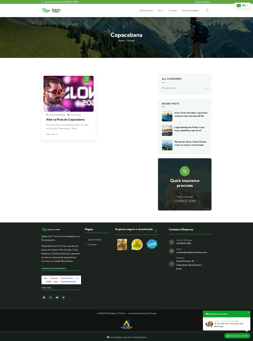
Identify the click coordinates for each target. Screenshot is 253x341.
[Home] (52, 10)
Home (121, 40)
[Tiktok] (63, 297)
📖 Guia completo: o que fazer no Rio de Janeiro (126, 337)
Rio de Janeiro (168, 88)
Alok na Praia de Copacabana (65, 119)
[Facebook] (44, 297)
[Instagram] (50, 297)
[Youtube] (57, 297)
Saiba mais (51, 134)
